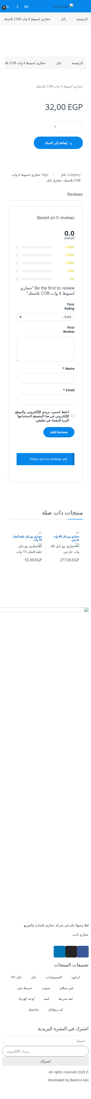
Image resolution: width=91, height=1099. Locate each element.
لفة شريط (66, 998)
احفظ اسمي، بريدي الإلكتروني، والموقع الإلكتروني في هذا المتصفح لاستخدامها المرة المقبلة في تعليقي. (42, 416)
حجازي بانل (54, 180)
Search (25, 6)
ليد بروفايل (55, 1009)
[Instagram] (71, 952)
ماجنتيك (33, 1009)
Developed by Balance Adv (68, 1080)
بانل (63, 19)
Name (68, 368)
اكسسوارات (54, 977)
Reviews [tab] (75, 194)
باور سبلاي (67, 988)
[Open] (83, 6)
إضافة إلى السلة (56, 143)
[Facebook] (83, 952)
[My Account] (15, 6)
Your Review (68, 329)
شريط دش (25, 988)
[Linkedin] (59, 952)
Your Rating (69, 306)
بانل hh (16, 977)
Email (68, 390)
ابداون (75, 977)
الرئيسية (82, 19)
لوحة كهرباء (26, 998)
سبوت (46, 988)
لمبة (46, 998)
